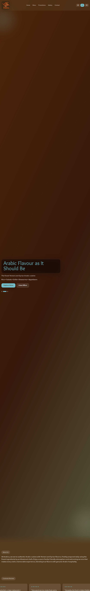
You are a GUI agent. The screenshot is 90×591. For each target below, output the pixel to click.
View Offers (23, 285)
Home (28, 5)
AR (78, 5)
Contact (57, 5)
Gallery (50, 5)
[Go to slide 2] (3, 291)
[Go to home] (5, 5)
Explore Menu (8, 285)
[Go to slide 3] (6, 291)
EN (82, 5)
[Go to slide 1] (1, 291)
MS (87, 5)
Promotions (42, 5)
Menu (34, 5)
